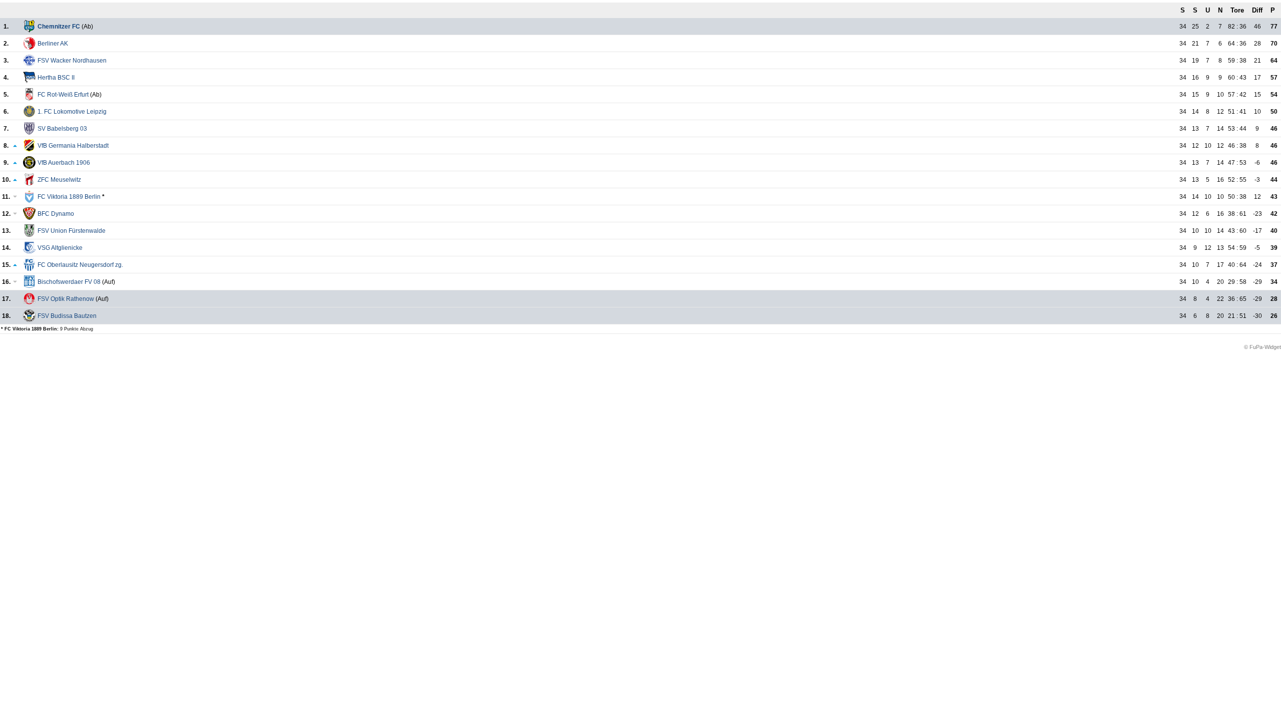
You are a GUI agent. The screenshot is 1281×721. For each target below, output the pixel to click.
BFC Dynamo (56, 213)
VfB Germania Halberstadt (73, 145)
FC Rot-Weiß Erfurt (63, 94)
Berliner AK (53, 43)
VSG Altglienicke (60, 247)
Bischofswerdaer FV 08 (69, 281)
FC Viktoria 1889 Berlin (69, 196)
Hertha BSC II (56, 77)
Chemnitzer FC (59, 26)
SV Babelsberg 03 (62, 128)
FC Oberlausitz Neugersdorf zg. (80, 264)
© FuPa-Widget (1262, 347)
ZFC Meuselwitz (59, 179)
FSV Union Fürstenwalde (72, 230)
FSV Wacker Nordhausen (72, 60)
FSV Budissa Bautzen (67, 315)
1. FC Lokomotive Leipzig (72, 111)
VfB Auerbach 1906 (64, 162)
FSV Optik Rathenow (66, 298)
